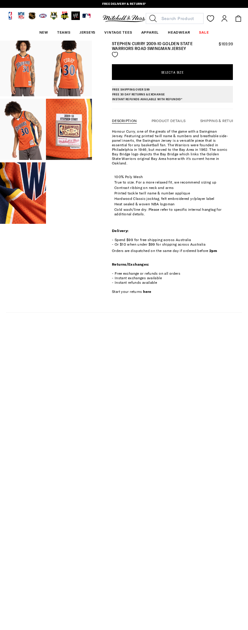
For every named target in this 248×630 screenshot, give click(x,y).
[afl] (43, 18)
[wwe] (75, 18)
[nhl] (32, 18)
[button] (64, 32)
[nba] (10, 18)
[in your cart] (238, 18)
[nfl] (21, 18)
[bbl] (64, 18)
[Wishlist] (210, 18)
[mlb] (86, 18)
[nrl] (54, 18)
